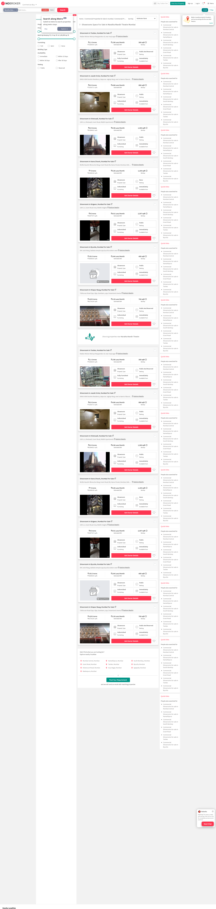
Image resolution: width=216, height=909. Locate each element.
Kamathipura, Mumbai (115, 661)
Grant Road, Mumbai (89, 664)
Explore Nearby (123, 36)
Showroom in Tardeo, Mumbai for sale (95, 33)
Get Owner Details (131, 67)
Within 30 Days (45, 60)
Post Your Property (177, 3)
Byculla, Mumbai (139, 664)
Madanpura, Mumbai (89, 671)
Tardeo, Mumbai (113, 664)
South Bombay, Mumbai (142, 661)
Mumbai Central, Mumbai (91, 661)
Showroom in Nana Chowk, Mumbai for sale (97, 161)
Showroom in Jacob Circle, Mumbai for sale (96, 76)
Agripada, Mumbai (140, 668)
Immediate (43, 56)
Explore (63, 29)
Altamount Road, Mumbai (91, 668)
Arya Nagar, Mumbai (115, 668)
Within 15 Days (63, 56)
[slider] (39, 31)
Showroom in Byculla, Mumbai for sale (95, 247)
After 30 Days (62, 60)
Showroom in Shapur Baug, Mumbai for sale (97, 290)
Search (62, 10)
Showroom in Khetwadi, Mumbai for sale (96, 118)
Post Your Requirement (118, 680)
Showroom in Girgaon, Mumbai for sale (95, 204)
